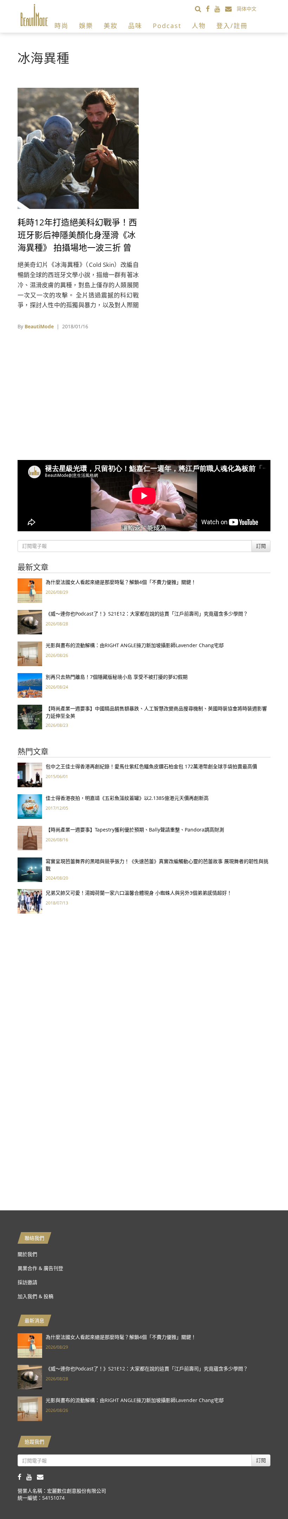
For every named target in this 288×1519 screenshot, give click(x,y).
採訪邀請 (27, 1282)
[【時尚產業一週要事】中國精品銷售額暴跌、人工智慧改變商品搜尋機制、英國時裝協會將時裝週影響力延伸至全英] (30, 716)
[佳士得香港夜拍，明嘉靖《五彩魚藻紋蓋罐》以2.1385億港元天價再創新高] (30, 806)
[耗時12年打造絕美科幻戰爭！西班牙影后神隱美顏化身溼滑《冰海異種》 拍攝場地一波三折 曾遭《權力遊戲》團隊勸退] (78, 147)
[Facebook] (210, 8)
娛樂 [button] (86, 25)
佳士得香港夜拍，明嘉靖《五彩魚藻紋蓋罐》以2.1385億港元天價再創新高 (127, 798)
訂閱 (261, 545)
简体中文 (246, 8)
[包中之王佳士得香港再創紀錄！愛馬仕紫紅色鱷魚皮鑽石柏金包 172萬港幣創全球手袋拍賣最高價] (30, 774)
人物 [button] (199, 25)
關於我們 (27, 1254)
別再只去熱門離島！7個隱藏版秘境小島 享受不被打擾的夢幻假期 (117, 676)
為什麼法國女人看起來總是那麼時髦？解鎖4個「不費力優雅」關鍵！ (121, 582)
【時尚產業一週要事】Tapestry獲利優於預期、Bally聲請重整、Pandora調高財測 (135, 829)
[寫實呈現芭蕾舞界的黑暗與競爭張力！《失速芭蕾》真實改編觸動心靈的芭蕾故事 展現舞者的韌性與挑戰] (30, 869)
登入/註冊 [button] (232, 25)
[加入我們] (231, 8)
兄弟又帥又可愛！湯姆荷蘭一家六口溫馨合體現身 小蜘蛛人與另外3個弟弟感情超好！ (139, 892)
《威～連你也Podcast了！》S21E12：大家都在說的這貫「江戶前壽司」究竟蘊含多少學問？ (147, 613)
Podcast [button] (167, 25)
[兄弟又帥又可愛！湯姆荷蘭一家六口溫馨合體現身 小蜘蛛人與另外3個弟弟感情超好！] (30, 900)
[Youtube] (220, 8)
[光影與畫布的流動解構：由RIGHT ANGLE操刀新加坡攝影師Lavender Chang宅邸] (30, 653)
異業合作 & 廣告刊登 (40, 1268)
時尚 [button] (61, 25)
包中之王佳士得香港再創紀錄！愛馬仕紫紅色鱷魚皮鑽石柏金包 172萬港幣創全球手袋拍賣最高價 (151, 766)
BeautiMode (39, 326)
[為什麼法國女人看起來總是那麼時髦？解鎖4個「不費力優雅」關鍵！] (30, 590)
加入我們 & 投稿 (35, 1296)
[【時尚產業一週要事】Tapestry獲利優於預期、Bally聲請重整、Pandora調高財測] (30, 837)
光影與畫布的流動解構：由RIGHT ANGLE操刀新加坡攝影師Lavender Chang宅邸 (135, 645)
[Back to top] (265, 1496)
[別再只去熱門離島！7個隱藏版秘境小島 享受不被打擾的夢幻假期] (30, 685)
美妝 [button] (111, 25)
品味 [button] (135, 25)
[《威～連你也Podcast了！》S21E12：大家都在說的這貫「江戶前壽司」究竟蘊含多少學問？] (30, 621)
